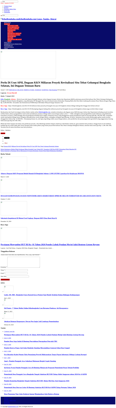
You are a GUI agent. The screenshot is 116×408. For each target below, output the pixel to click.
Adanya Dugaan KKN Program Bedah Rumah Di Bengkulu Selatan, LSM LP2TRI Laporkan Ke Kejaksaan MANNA (42, 173)
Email (3, 273)
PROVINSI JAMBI (12, 25)
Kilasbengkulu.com (13, 406)
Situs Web (3, 276)
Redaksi (6, 7)
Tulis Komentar (53, 90)
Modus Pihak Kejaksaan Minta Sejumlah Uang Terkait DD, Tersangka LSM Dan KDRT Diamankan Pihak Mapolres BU (39, 149)
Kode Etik (7, 10)
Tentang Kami (8, 6)
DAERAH (7, 24)
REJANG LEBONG (13, 28)
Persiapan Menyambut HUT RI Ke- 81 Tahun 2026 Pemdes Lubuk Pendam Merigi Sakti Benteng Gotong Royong (50, 244)
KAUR (9, 41)
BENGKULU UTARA (13, 35)
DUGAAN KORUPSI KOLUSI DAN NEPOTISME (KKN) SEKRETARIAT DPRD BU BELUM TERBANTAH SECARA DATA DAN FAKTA (51, 196)
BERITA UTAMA (29, 90)
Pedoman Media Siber (10, 9)
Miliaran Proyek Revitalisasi (19, 146)
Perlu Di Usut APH (32, 146)
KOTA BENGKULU (13, 27)
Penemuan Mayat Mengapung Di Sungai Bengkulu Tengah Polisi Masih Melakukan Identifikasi (31, 151)
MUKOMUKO (11, 36)
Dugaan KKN (7, 146)
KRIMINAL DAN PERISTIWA (13, 44)
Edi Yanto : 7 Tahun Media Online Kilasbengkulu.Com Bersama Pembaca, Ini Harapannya (36, 308)
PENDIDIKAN (8, 45)
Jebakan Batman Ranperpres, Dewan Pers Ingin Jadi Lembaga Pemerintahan (31, 321)
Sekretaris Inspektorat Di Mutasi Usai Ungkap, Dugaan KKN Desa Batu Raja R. (29, 218)
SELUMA (10, 38)
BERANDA (7, 22)
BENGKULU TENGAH (14, 33)
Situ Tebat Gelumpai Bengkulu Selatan (48, 146)
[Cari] (1, 15)
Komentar (4, 267)
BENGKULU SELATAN (14, 39)
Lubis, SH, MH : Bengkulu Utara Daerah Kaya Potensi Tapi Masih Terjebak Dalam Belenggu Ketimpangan (42, 295)
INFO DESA (7, 42)
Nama (3, 270)
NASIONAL (45, 90)
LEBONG (10, 31)
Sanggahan (7, 12)
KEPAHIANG (11, 30)
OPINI (6, 48)
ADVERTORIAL (9, 47)
